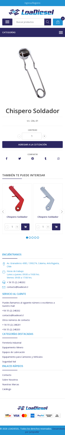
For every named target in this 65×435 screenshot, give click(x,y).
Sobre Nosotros (10, 379)
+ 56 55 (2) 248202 (16, 282)
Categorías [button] (8, 32)
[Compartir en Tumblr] (45, 158)
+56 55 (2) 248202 (11, 310)
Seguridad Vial (9, 361)
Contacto (6, 375)
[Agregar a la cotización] (25, 226)
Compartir (33, 154)
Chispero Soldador (17, 216)
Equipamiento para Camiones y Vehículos (22, 356)
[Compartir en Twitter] (19, 158)
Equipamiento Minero (12, 347)
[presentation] (3, 211)
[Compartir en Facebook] (6, 158)
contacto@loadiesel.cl (17, 287)
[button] (27, 238)
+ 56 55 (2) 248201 (11, 324)
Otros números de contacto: (16, 320)
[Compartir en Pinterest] (32, 158)
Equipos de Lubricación (13, 352)
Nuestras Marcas (10, 384)
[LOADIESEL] (31, 12)
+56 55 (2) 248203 (11, 329)
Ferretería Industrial (11, 342)
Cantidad (32, 130)
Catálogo (6, 389)
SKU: (29, 121)
